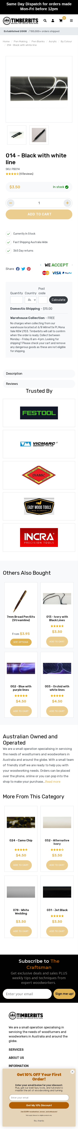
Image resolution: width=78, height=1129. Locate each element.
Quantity (16, 293)
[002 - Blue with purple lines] (21, 668)
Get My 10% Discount (39, 1105)
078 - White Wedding (21, 911)
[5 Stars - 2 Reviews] (57, 916)
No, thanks (39, 1120)
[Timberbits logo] (20, 21)
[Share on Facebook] (18, 269)
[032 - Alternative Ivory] (57, 822)
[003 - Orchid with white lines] (57, 668)
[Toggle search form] (45, 20)
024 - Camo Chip (20, 840)
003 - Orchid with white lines (57, 688)
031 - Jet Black (57, 910)
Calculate (58, 300)
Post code (41, 291)
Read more (52, 781)
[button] (61, 20)
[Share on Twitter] (23, 269)
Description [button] (14, 373)
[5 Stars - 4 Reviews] (57, 696)
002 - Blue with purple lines (20, 688)
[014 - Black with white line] (39, 89)
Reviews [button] (12, 384)
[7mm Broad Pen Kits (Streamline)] (21, 599)
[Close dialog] (72, 1072)
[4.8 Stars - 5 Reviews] (57, 626)
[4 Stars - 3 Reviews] (57, 850)
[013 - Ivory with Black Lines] (57, 599)
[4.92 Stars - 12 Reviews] (21, 696)
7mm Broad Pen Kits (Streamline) (21, 618)
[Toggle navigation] (71, 20)
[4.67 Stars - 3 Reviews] (21, 850)
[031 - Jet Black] (57, 892)
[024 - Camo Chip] (21, 822)
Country (31, 293)
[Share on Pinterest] (28, 269)
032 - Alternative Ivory (57, 842)
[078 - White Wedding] (21, 892)
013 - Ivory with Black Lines (57, 618)
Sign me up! (64, 994)
